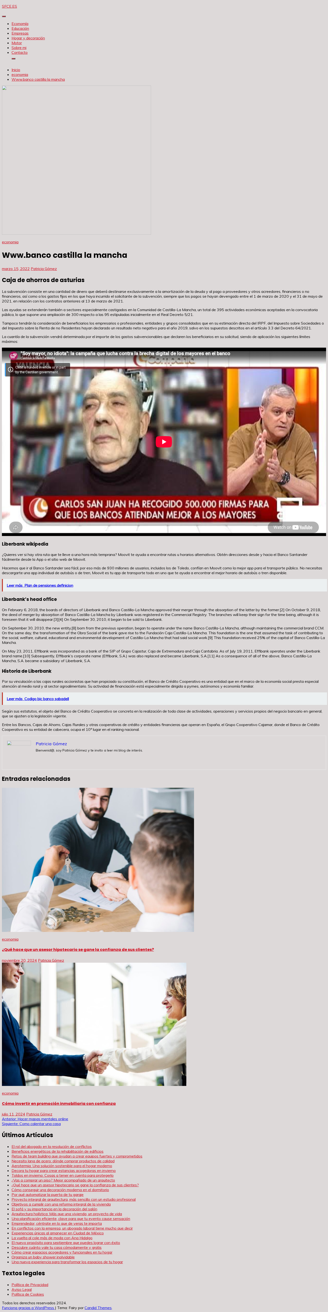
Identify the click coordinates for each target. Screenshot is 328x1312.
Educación (20, 28)
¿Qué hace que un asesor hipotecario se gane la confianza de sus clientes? (78, 949)
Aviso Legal (22, 1289)
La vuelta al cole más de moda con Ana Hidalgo (52, 1237)
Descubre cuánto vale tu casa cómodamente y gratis (57, 1247)
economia (10, 242)
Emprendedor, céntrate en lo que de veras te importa (57, 1223)
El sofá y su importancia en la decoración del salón (54, 1209)
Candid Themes (98, 1307)
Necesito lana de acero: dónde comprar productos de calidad (63, 1160)
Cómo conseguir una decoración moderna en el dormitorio (60, 1189)
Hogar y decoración (28, 38)
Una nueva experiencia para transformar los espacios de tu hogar (67, 1261)
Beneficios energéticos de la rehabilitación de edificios (57, 1151)
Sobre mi (19, 47)
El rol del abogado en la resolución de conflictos (52, 1146)
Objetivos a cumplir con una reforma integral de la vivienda (61, 1204)
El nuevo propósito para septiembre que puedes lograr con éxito (66, 1242)
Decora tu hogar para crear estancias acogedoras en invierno (64, 1170)
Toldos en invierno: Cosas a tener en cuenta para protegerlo (63, 1175)
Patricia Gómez (44, 268)
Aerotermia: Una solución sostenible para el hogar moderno (62, 1165)
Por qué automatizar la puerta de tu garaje (48, 1194)
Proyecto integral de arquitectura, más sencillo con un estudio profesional (74, 1199)
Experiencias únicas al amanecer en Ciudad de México (58, 1233)
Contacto (20, 52)
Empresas (20, 33)
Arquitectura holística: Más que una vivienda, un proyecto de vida (67, 1213)
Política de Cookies (28, 1294)
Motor (17, 42)
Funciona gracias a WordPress (28, 1307)
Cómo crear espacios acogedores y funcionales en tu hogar (62, 1252)
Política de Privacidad (30, 1284)
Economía (20, 23)
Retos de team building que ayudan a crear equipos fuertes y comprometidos (77, 1156)
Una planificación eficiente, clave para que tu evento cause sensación (71, 1218)
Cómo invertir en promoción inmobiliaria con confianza (59, 1103)
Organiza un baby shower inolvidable (43, 1257)
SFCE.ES (9, 6)
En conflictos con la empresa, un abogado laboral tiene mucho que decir (72, 1228)
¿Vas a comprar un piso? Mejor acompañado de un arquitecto (63, 1180)
